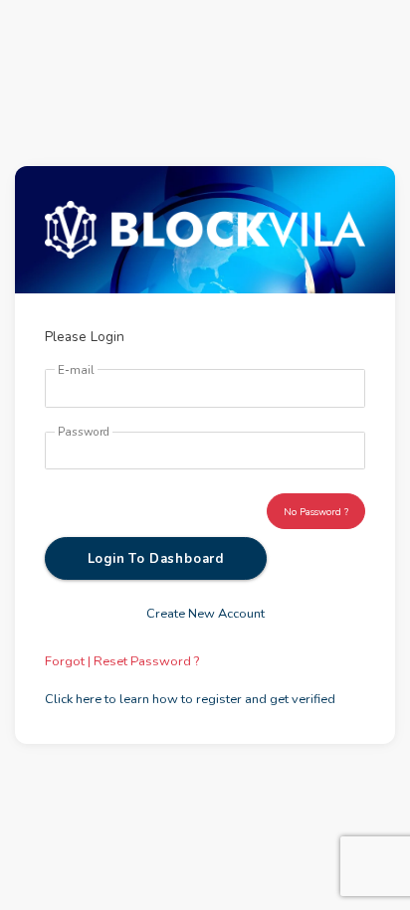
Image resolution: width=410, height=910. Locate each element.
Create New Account (205, 614)
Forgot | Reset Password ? (122, 661)
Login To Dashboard (156, 559)
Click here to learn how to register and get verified (190, 699)
